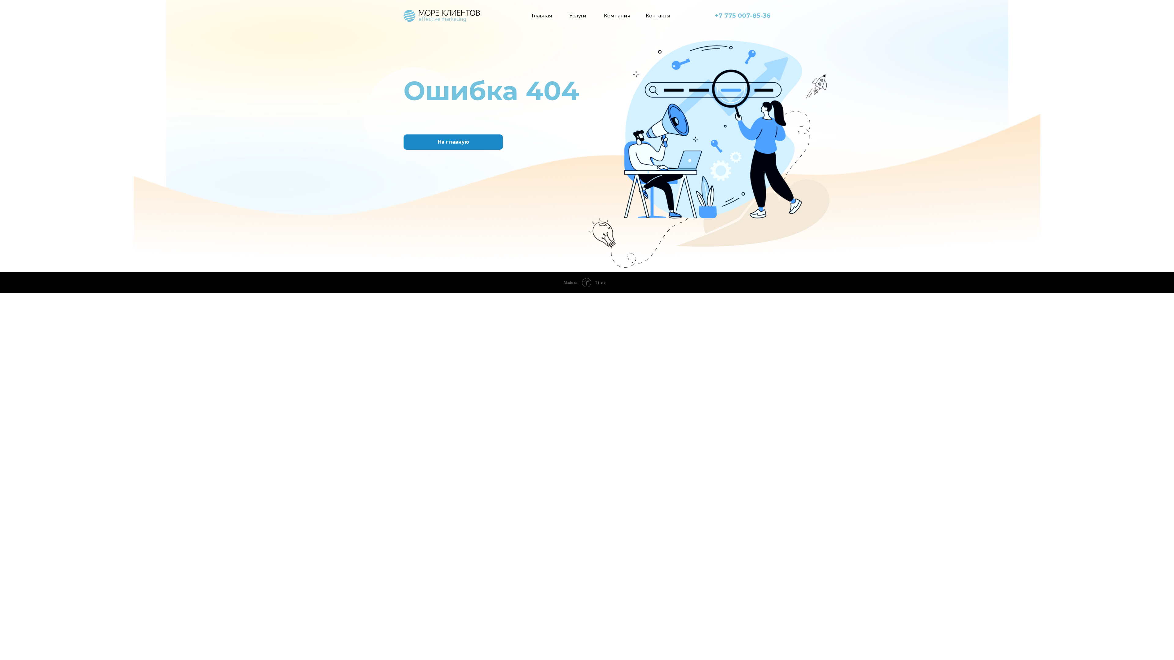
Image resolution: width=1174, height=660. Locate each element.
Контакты (658, 16)
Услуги (577, 16)
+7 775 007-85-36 (742, 15)
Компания (617, 16)
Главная (542, 16)
